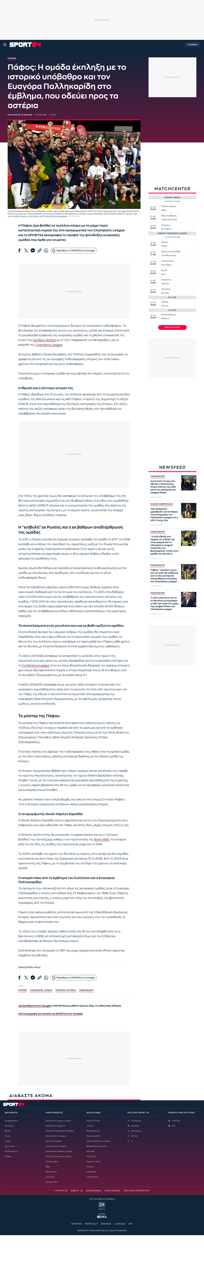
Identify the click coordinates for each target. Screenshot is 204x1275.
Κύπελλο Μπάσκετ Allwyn (59, 1156)
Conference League (35, 665)
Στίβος (8, 1156)
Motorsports (11, 1151)
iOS (173, 1126)
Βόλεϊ (7, 1131)
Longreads (92, 1177)
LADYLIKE (119, 1224)
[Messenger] (33, 250)
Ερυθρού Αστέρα (44, 340)
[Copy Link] (39, 250)
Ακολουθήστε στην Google (34, 1006)
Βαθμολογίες (93, 1131)
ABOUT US (77, 1191)
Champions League (49, 345)
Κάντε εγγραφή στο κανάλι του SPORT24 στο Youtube (50, 1014)
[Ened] (102, 1216)
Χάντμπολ (10, 1146)
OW (130, 1224)
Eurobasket (52, 1182)
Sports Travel (94, 1161)
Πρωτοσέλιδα (93, 1136)
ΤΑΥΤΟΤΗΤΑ (61, 1191)
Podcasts (91, 1172)
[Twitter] (26, 250)
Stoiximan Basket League (59, 1151)
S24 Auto (91, 1156)
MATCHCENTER (172, 189)
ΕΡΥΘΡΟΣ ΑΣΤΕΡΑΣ (66, 990)
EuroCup (50, 1177)
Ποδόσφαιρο (86, 990)
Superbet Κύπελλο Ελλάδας (60, 1131)
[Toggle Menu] (4, 44)
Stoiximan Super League (58, 1121)
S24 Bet (91, 1151)
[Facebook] (19, 250)
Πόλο (7, 1141)
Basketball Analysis (97, 1146)
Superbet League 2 (56, 1126)
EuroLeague (52, 1161)
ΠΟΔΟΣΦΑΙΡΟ (157, 476)
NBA (48, 1167)
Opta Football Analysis (98, 1141)
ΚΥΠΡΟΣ (22, 990)
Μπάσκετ (9, 1126)
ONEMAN (106, 1224)
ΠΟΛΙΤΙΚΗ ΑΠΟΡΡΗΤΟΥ (137, 1191)
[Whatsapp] (46, 250)
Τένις (7, 1136)
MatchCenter (93, 1121)
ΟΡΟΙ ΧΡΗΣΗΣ (112, 1191)
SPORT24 (76, 1224)
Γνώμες (90, 1167)
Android (176, 1121)
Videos (90, 1126)
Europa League (54, 1141)
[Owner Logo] (102, 1205)
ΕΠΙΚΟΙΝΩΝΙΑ (93, 1191)
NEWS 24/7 (91, 1224)
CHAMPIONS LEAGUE (41, 990)
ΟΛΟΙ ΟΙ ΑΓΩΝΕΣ (172, 327)
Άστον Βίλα (101, 839)
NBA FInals (51, 1172)
